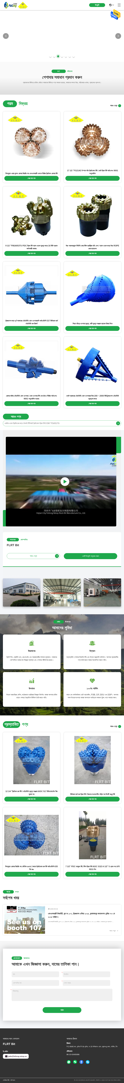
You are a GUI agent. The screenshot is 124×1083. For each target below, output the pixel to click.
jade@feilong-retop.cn (17, 1056)
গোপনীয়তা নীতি (6, 1080)
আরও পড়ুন (112, 931)
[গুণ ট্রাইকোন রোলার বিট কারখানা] (62, 61)
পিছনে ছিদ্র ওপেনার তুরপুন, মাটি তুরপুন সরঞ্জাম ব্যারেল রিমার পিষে (92, 324)
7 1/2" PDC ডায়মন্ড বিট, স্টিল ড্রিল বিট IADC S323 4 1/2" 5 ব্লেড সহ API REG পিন (93, 867)
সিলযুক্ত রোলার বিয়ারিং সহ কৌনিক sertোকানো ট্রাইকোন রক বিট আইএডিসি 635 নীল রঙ (31, 867)
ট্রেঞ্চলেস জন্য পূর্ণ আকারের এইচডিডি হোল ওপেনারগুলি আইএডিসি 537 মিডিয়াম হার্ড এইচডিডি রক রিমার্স (31, 322)
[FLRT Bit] (16, 5)
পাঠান (62, 1010)
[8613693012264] (69, 1062)
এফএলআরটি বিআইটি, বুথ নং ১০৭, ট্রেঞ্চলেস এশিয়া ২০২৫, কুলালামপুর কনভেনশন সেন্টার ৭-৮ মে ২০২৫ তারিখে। (81, 915)
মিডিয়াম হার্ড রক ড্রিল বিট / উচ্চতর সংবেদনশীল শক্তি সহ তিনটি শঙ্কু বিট (92, 794)
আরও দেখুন (114, 106)
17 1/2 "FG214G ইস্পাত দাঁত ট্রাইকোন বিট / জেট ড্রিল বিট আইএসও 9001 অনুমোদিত (92, 172)
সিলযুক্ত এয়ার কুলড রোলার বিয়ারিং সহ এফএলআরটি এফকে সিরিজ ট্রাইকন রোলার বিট (31, 173)
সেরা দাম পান (31, 178)
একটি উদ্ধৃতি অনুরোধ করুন (90, 556)
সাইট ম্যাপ (12, 1080)
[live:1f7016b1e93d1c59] (87, 1062)
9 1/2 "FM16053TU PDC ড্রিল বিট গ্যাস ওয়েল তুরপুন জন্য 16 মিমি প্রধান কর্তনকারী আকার (31, 247)
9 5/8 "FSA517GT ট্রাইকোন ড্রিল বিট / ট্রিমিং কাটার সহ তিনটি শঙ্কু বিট (28, 423)
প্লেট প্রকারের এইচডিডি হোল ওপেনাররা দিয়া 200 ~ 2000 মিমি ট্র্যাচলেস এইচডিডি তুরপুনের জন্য (92, 397)
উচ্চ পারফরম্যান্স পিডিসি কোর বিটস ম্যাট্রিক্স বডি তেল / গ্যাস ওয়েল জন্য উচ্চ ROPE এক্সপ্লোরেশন (92, 247)
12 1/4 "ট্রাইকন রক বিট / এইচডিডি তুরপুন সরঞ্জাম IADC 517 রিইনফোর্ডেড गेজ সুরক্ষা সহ (31, 792)
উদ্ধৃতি (97, 5)
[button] (50, 56)
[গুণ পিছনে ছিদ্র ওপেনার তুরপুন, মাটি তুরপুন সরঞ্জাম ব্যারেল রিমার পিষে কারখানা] (92, 289)
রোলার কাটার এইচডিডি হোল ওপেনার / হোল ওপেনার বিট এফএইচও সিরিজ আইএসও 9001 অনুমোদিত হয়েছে (31, 397)
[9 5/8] (118, 423)
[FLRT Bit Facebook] (81, 1062)
